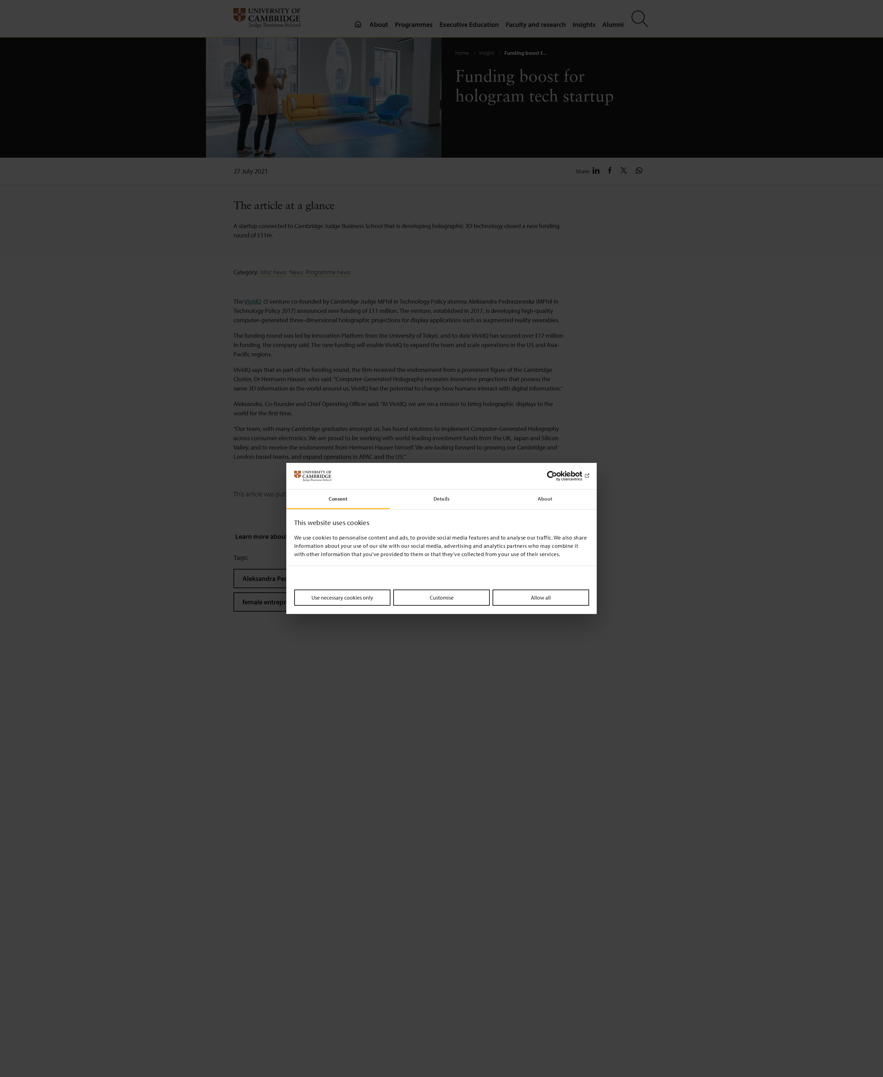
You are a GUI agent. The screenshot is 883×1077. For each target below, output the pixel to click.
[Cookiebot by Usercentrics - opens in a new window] (559, 476)
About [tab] (545, 499)
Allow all (541, 597)
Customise (442, 597)
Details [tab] (441, 499)
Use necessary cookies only (342, 597)
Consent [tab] (338, 499)
